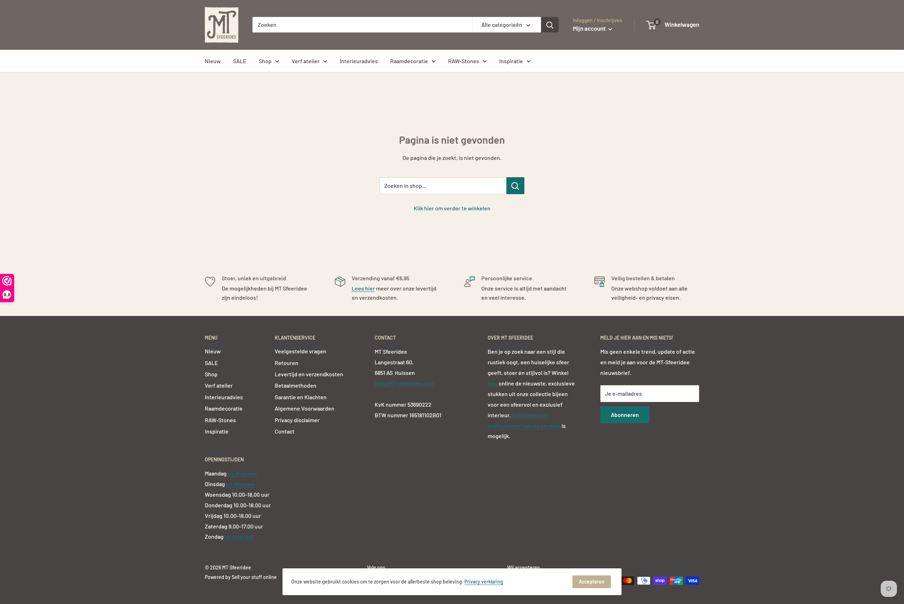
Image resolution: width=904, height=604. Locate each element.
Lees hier (363, 288)
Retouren (286, 362)
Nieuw (213, 61)
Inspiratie (511, 61)
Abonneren (625, 414)
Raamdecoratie (409, 61)
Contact (285, 431)
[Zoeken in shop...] (515, 185)
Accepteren (592, 582)
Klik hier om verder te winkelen (452, 208)
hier (493, 383)
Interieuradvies (359, 61)
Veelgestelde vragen (300, 351)
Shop (265, 61)
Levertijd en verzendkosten (309, 374)
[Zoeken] (550, 24)
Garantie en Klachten (301, 397)
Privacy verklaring (483, 582)
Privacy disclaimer (297, 420)
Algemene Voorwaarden (304, 408)
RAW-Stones (463, 61)
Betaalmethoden (295, 385)
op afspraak (242, 473)
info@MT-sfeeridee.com (404, 383)
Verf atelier (306, 61)
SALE (239, 61)
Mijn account (590, 28)
